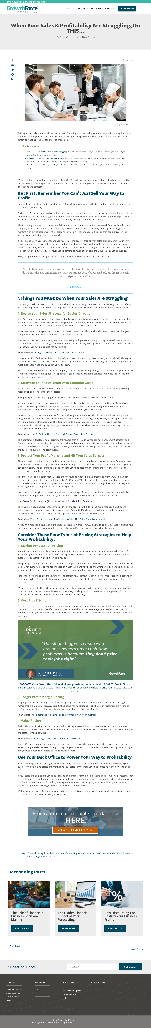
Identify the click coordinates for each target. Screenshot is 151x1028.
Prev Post (14, 946)
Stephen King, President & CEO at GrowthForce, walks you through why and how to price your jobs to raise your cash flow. (75, 688)
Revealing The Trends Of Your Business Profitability (57, 352)
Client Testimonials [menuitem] (69, 994)
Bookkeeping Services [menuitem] (13, 990)
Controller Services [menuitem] (12, 997)
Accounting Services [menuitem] (13, 993)
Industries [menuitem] (88, 8)
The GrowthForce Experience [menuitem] (72, 991)
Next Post (136, 949)
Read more (22, 928)
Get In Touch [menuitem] (127, 8)
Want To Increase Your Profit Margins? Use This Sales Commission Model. (67, 519)
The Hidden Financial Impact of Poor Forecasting (73, 916)
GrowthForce (65, 37)
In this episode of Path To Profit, (70, 684)
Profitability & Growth (84, 37)
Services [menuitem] (76, 8)
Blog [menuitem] (36, 990)
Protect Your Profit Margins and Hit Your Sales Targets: (48, 158)
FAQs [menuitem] (65, 998)
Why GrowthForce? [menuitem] (105, 8)
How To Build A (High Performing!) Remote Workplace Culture (61, 434)
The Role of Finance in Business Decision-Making (27, 916)
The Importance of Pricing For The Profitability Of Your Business (63, 714)
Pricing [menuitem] (66, 8)
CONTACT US (98, 982)
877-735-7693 (39, 2)
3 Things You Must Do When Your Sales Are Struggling (47, 152)
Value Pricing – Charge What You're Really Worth (55, 738)
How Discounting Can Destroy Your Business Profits (120, 916)
